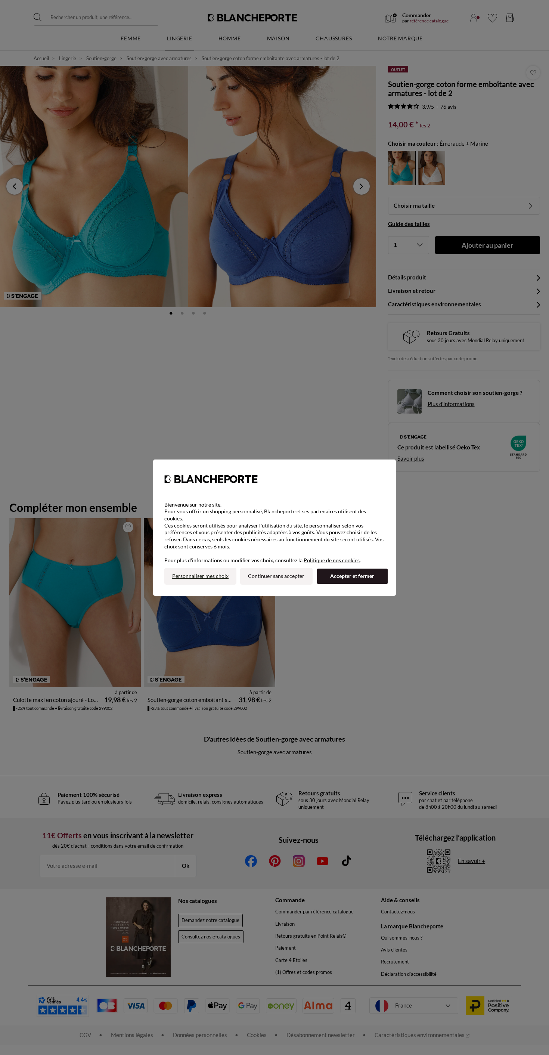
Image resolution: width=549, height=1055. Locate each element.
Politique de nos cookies (332, 560)
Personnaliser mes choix (200, 576)
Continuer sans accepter (276, 576)
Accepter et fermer (352, 576)
